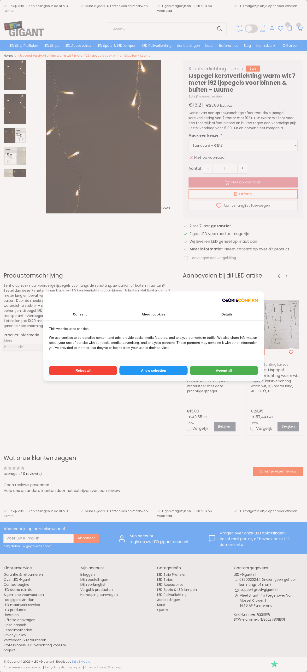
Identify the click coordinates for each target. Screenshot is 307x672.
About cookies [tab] (153, 314)
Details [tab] (227, 314)
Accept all (224, 370)
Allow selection (153, 370)
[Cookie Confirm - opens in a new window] (240, 300)
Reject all (83, 370)
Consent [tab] (80, 314)
